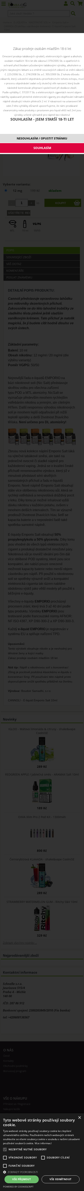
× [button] (79, 1117)
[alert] (42, 1152)
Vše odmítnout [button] (60, 1179)
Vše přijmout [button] (21, 1179)
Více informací (43, 1143)
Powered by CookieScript (18, 1186)
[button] (42, 1172)
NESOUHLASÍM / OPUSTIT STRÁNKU (42, 138)
